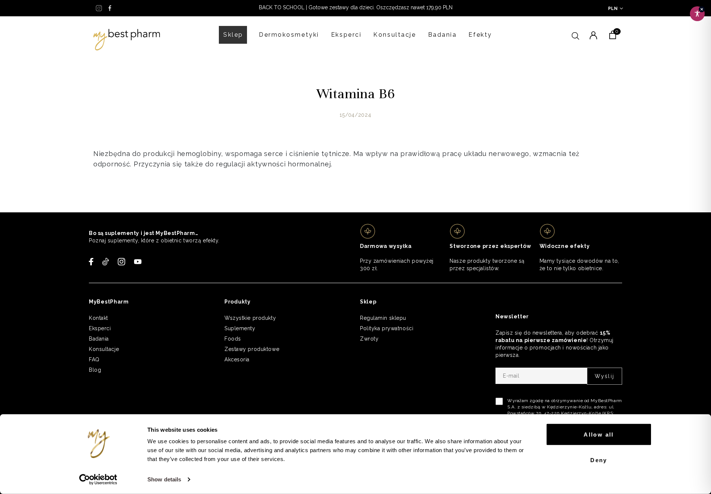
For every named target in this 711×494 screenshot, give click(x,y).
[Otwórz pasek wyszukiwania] (575, 35)
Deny (598, 460)
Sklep (233, 34)
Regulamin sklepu (383, 318)
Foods (232, 339)
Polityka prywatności (386, 328)
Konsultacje (394, 34)
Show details (164, 479)
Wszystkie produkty (250, 318)
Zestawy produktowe (251, 349)
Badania (442, 34)
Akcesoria (237, 359)
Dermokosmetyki (289, 34)
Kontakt (98, 318)
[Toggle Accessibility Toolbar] (697, 14)
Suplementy (240, 328)
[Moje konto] (593, 34)
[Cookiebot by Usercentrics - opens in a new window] (98, 479)
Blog (95, 370)
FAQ (94, 359)
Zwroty (369, 339)
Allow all (599, 434)
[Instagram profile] (99, 8)
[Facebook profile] (110, 8)
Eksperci (346, 34)
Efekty (480, 34)
